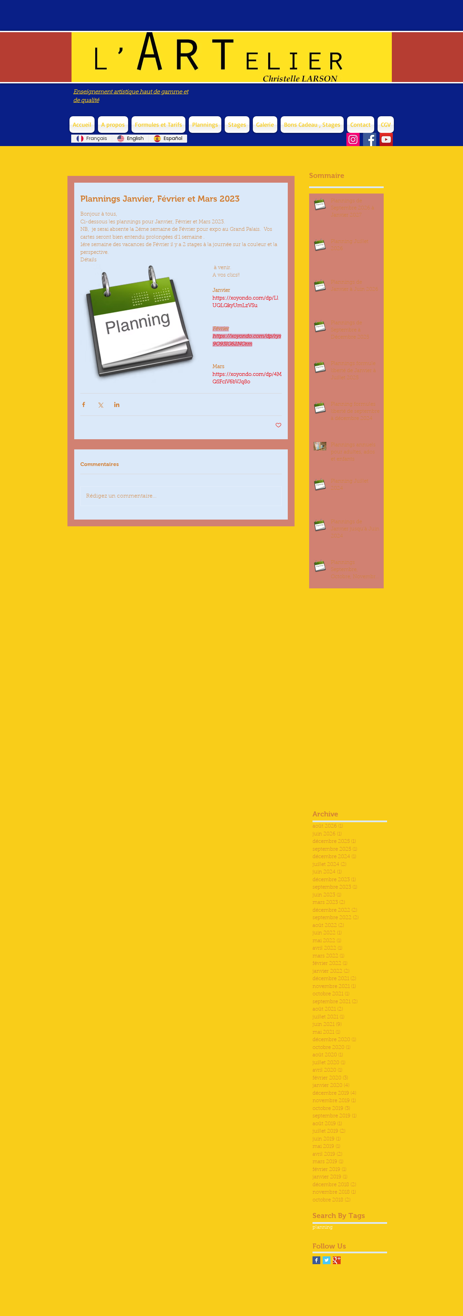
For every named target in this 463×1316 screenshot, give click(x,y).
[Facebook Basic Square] (316, 1260)
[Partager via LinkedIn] (117, 404)
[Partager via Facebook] (83, 404)
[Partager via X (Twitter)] (100, 404)
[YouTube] (386, 139)
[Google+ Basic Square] (337, 1260)
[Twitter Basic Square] (326, 1260)
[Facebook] (369, 139)
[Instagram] (353, 139)
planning (323, 1227)
